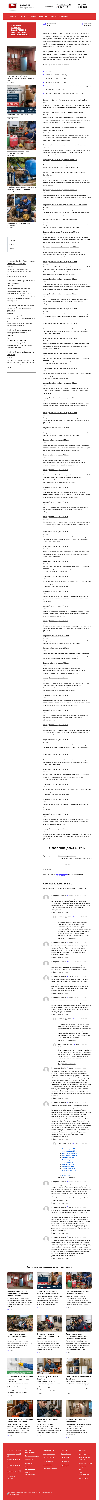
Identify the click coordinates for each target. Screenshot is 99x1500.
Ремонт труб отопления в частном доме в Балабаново (48, 1292)
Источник (67, 865)
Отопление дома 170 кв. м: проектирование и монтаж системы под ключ (21, 78)
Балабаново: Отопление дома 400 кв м (65, 219)
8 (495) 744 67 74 (65, 5)
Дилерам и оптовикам (50, 1468)
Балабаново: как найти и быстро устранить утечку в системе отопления (20, 1379)
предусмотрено (78, 93)
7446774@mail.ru (84, 1474)
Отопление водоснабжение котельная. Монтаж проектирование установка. (21, 308)
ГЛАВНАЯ (12, 16)
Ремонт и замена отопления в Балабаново (74, 100)
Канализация (65, 1457)
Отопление (47, 869)
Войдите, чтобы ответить (60, 912)
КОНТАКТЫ (63, 16)
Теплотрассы (65, 1461)
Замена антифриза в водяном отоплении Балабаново (77, 1292)
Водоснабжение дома (32, 1456)
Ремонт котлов (47, 1465)
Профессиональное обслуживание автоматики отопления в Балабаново (76, 1336)
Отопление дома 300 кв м (60, 636)
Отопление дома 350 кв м (60, 428)
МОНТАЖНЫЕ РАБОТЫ (20, 35)
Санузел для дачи (48, 1457)
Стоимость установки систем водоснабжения (67, 112)
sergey (45, 262)
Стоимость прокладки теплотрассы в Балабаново (69, 145)
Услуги (11, 248)
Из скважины (29, 1459)
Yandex (86, 1478)
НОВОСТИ (43, 16)
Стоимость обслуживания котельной (64, 160)
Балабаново (26, 5)
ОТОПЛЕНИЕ (16, 25)
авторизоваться (81, 888)
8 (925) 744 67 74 (64, 7)
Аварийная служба (49, 1450)
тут (85, 1454)
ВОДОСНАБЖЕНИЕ (18, 30)
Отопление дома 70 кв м (83, 858)
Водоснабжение (66, 1454)
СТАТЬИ (33, 16)
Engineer (46, 112)
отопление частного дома (72, 33)
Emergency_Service (50, 100)
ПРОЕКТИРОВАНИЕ (18, 32)
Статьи (11, 244)
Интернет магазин (49, 1454)
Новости (12, 240)
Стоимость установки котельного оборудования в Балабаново (48, 1336)
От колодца (28, 1463)
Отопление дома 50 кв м (67, 856)
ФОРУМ (53, 16)
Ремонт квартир (48, 1461)
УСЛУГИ (22, 16)
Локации (48, 6)
